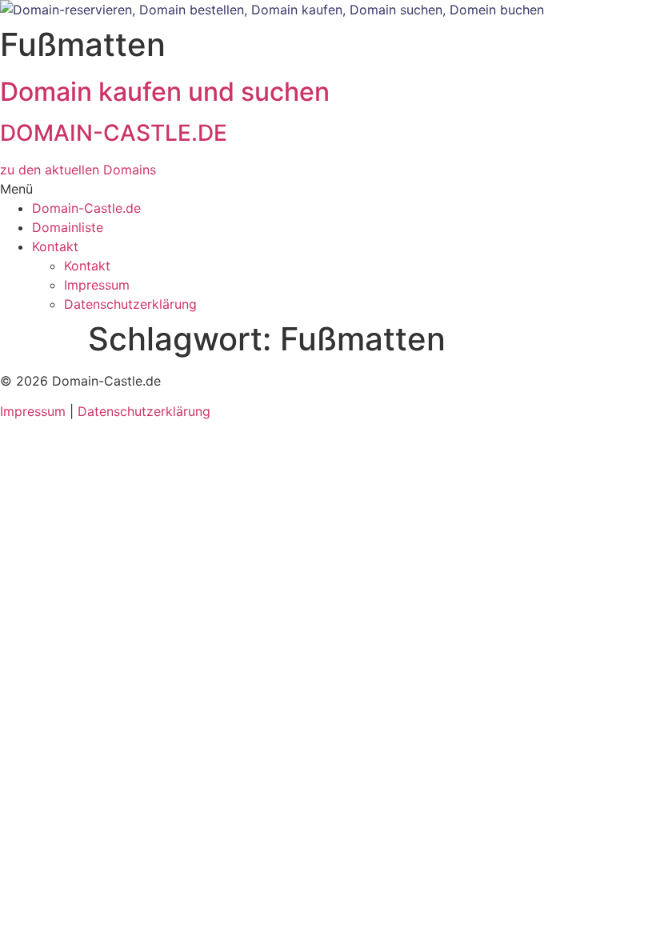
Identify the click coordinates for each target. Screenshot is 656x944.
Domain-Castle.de (86, 208)
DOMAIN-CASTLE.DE (113, 132)
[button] (328, 188)
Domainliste (67, 227)
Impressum (97, 285)
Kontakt (55, 246)
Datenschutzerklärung (130, 304)
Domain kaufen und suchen (165, 91)
